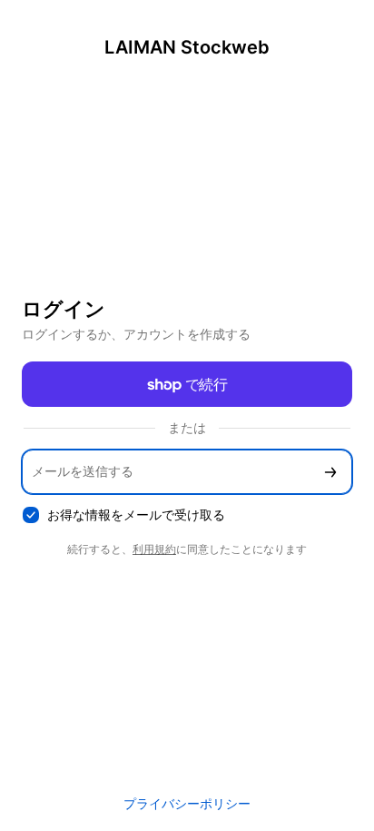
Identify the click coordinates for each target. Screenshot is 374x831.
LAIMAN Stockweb (187, 47)
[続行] (330, 472)
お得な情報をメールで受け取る (136, 514)
